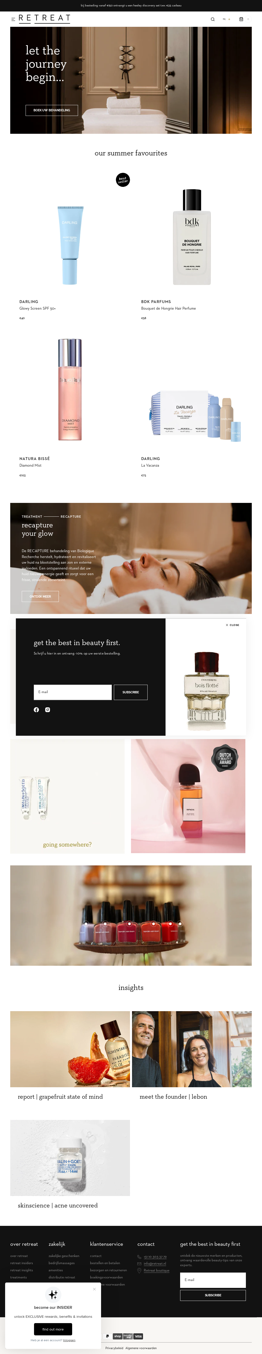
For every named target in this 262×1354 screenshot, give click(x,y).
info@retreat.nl (155, 1263)
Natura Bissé (34, 459)
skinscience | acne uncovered (58, 1205)
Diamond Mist (30, 465)
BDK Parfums (156, 302)
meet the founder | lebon (173, 1097)
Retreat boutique (156, 1270)
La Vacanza (150, 465)
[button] (13, 19)
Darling (28, 302)
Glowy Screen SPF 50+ (37, 308)
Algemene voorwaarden (141, 1348)
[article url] (70, 1049)
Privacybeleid (114, 1348)
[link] (70, 232)
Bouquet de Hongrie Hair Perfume (168, 308)
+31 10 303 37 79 (155, 1257)
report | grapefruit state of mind (60, 1097)
